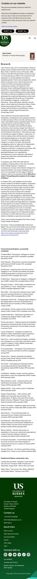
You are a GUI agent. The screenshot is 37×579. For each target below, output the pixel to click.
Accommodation (9, 537)
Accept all (22, 31)
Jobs (5, 546)
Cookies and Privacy (11, 562)
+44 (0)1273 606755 (11, 517)
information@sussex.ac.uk (12, 520)
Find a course (8, 531)
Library (6, 540)
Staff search (8, 523)
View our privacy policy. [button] (9, 26)
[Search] (35, 39)
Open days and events (11, 534)
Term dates (7, 543)
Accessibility (8, 559)
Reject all (8, 31)
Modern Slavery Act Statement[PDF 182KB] (14, 567)
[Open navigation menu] (30, 38)
